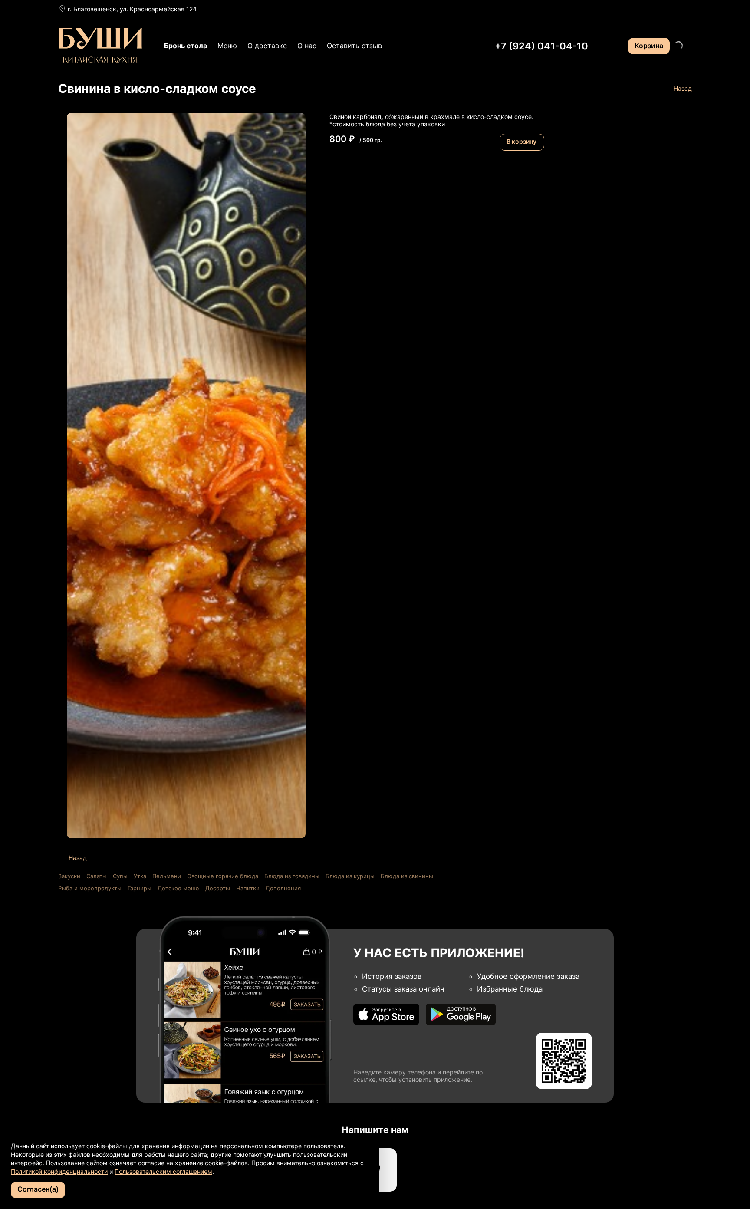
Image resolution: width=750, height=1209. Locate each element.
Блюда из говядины (291, 876)
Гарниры (139, 888)
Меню (227, 45)
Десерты (217, 888)
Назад (683, 88)
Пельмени (166, 876)
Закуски (69, 876)
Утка (140, 876)
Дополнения (283, 888)
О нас (306, 45)
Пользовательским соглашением (163, 1171)
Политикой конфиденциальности (59, 1171)
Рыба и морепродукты (90, 888)
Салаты (96, 876)
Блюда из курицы (350, 876)
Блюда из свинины (407, 876)
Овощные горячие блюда (222, 876)
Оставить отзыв (354, 45)
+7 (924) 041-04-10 (541, 46)
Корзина (649, 45)
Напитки (248, 888)
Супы (120, 876)
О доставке (267, 45)
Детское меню (178, 888)
